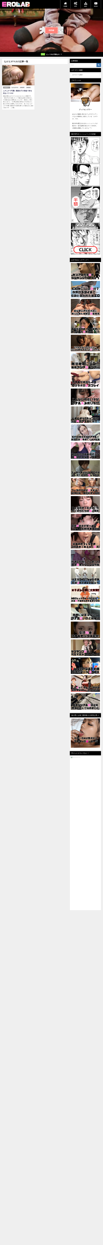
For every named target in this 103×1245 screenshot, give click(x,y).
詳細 (52, 30)
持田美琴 (22, 87)
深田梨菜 (28, 87)
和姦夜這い (6, 87)
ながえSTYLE (15, 87)
